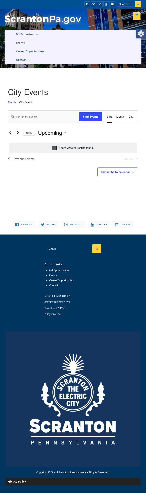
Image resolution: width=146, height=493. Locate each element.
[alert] (73, 148)
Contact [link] (21, 59)
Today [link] (29, 132)
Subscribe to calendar (115, 172)
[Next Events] (17, 132)
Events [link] (20, 42)
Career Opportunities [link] (30, 51)
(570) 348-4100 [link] (52, 314)
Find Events (90, 116)
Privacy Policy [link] (16, 481)
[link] (141, 33)
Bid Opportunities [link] (27, 34)
